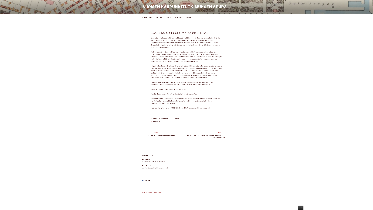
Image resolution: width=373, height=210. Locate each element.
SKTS (163, 30)
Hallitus (168, 17)
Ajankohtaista (147, 17)
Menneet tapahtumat (170, 118)
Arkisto (188, 17)
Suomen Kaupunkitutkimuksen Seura (185, 7)
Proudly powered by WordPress (152, 192)
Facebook (147, 180)
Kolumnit (159, 17)
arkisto (156, 121)
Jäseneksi (178, 17)
